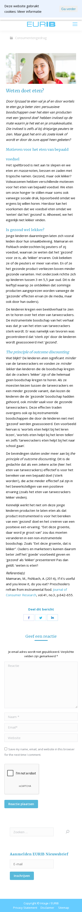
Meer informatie (29, 11)
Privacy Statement (25, 908)
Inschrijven (22, 876)
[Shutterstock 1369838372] (41, 68)
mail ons (15, 24)
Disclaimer (47, 908)
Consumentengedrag (31, 38)
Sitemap (63, 908)
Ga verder (68, 9)
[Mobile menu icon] (75, 24)
